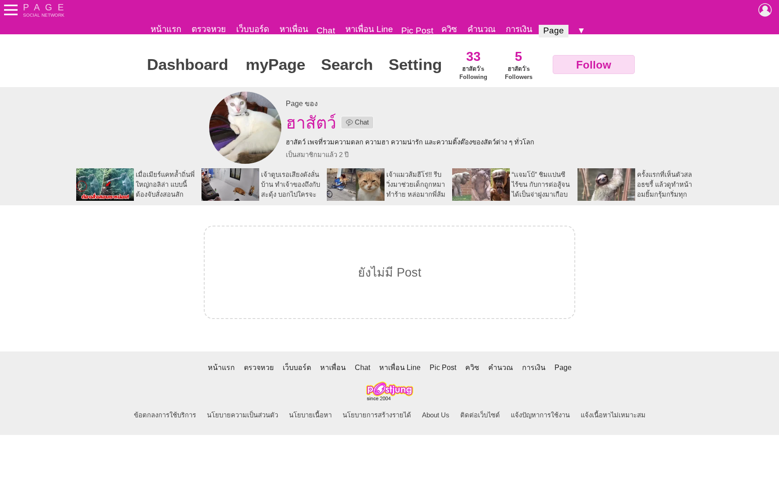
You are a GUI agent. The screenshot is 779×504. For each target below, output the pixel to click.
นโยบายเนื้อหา (310, 415)
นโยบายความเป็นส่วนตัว (242, 415)
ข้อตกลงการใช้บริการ (165, 415)
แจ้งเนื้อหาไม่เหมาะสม (613, 415)
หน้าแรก (166, 29)
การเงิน (519, 29)
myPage (275, 64)
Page (553, 30)
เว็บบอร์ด (252, 29)
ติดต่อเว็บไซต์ (480, 415)
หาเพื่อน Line (369, 29)
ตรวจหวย (209, 29)
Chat (325, 30)
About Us (435, 415)
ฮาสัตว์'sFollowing (473, 64)
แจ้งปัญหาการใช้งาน (540, 415)
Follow (593, 65)
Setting (415, 64)
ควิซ (449, 29)
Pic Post (417, 30)
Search (347, 64)
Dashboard (187, 64)
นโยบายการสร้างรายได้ (377, 415)
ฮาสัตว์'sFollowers (518, 64)
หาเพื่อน (294, 29)
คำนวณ (481, 29)
